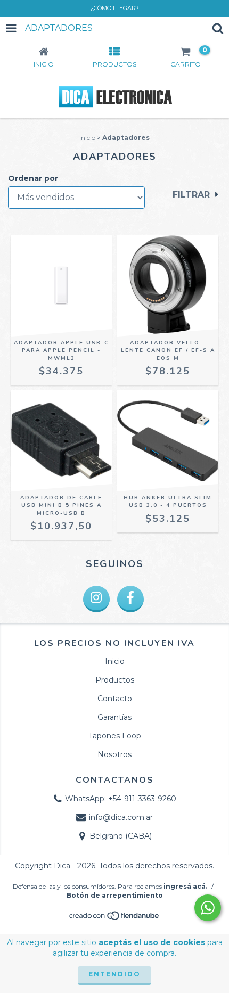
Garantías (114, 717)
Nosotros (114, 754)
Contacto (114, 698)
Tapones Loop (114, 736)
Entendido (114, 974)
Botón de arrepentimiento (115, 895)
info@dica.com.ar (121, 817)
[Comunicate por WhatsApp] (207, 907)
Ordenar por (33, 178)
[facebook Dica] (130, 599)
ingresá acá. (185, 886)
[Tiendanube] (114, 919)
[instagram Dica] (96, 599)
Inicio (87, 138)
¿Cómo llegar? (115, 8)
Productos (114, 680)
